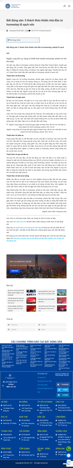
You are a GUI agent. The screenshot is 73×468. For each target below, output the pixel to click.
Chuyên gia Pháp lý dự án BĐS (21, 352)
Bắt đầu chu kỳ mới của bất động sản (46, 300)
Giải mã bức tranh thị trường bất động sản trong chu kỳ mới (46, 308)
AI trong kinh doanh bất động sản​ (64, 359)
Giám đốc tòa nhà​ (21, 360)
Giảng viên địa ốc (7, 345)
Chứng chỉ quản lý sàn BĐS (35, 349)
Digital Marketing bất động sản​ (50, 365)
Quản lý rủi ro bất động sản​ (50, 346)
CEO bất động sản (7, 357)
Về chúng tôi (41, 377)
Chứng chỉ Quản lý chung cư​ (35, 352)
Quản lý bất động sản (21, 357)
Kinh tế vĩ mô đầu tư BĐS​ (50, 352)
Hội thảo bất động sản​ (64, 368)
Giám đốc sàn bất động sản (21, 362)
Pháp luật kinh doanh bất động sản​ (22, 346)
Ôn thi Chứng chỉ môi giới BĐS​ (64, 352)
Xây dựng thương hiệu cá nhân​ (64, 355)
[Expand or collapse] (37, 40)
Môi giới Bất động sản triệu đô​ (64, 349)
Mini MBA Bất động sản (7, 347)
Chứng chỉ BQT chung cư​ (34, 355)
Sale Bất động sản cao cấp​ (64, 346)
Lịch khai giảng (42, 385)
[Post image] (31, 293)
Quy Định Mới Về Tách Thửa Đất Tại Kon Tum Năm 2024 (46, 292)
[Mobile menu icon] (69, 6)
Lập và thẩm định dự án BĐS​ (36, 362)
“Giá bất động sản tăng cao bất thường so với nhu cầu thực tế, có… (16, 301)
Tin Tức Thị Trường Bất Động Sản (41, 30)
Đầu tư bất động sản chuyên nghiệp (8, 366)
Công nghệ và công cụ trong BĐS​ (64, 362)
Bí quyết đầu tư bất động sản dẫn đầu (27, 228)
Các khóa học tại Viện (44, 381)
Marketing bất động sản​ (50, 362)
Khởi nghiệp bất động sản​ (63, 365)
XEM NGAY (15, 271)
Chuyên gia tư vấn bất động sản (7, 351)
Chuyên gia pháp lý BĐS (21, 349)
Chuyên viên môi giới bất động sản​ (8, 354)
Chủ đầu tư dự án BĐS (7, 359)
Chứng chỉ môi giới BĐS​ (35, 346)
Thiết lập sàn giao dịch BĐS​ (35, 359)
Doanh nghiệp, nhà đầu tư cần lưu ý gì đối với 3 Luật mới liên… (15, 308)
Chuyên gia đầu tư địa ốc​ (7, 362)
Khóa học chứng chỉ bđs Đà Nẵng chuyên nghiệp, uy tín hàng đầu (16, 293)
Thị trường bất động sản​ (50, 349)
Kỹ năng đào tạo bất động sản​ (36, 365)
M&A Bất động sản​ (21, 355)
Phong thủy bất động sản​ (49, 359)
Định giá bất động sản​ (50, 355)
